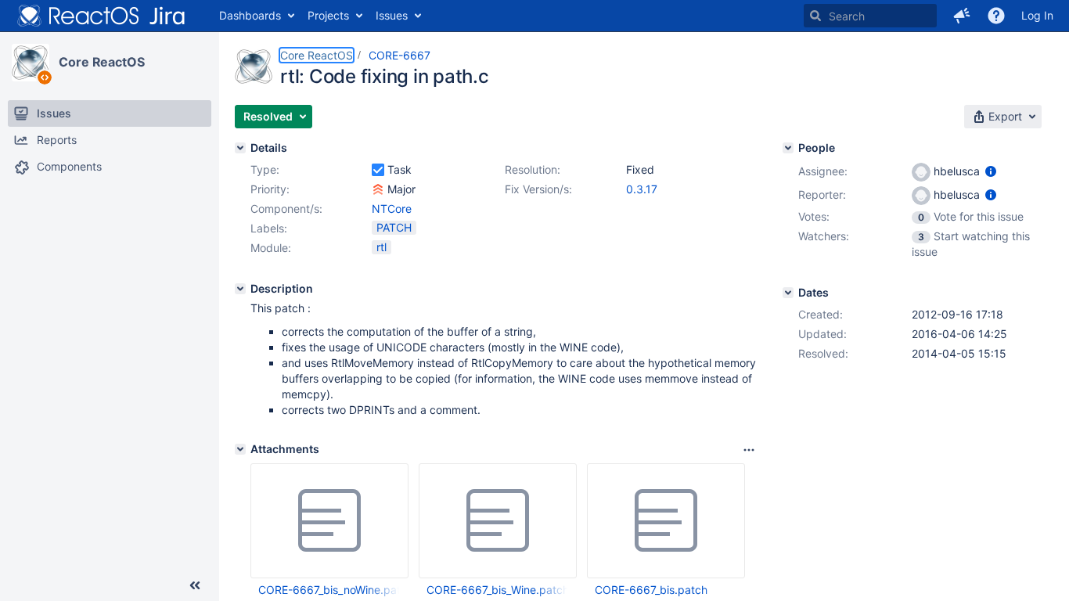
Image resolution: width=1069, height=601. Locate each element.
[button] (962, 15)
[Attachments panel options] (749, 450)
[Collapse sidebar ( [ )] (194, 585)
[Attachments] (240, 449)
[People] (788, 147)
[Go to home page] (102, 15)
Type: (264, 169)
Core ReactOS (102, 62)
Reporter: (822, 194)
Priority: (270, 189)
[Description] (240, 288)
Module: (270, 247)
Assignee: (823, 171)
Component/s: (286, 208)
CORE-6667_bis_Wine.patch (497, 589)
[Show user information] (990, 171)
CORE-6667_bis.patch (651, 589)
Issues (392, 15)
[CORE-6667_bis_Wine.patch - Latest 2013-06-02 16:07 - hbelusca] (497, 521)
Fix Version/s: (538, 189)
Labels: (268, 228)
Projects (328, 15)
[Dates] (788, 292)
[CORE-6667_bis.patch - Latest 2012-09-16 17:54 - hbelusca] (666, 521)
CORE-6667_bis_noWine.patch (328, 589)
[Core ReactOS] (30, 62)
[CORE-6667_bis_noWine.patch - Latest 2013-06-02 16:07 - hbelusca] (329, 521)
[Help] (996, 15)
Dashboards (250, 15)
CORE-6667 (399, 55)
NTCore (392, 208)
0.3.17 (641, 189)
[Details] (240, 147)
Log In (1037, 15)
